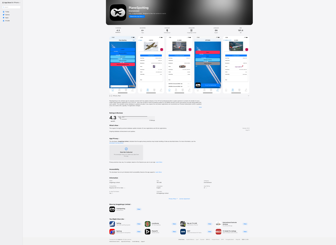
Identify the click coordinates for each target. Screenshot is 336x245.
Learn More (159, 162)
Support (143, 241)
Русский (202, 239)
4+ (204, 187)
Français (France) (215, 239)
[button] (11, 11)
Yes (110, 193)
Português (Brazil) (230, 239)
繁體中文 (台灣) (245, 239)
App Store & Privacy (125, 241)
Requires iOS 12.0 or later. (116, 187)
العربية (197, 239)
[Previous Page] (107, 65)
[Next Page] (251, 65)
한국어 (222, 239)
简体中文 (208, 239)
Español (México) (190, 239)
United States (181, 239)
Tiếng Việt (238, 239)
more (200, 107)
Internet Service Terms (114, 241)
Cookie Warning (135, 241)
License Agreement (184, 198)
